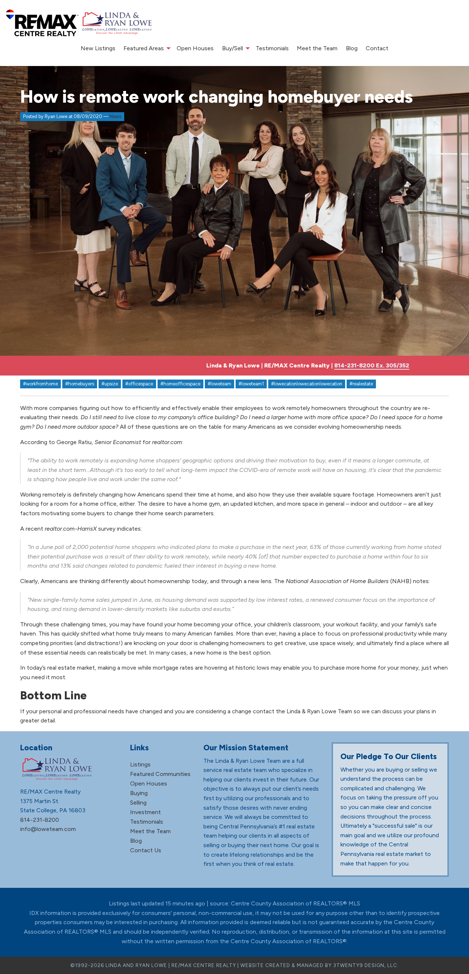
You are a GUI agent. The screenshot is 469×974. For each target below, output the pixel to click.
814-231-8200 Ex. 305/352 (371, 365)
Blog (352, 48)
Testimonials (272, 48)
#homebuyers (79, 384)
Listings (140, 764)
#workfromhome (40, 384)
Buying (139, 793)
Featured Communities (160, 773)
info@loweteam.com (48, 828)
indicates (129, 528)
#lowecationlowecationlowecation (306, 384)
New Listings (98, 48)
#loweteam (219, 384)
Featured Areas (143, 48)
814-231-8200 (39, 819)
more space (302, 503)
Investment (145, 812)
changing (111, 494)
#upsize (109, 384)
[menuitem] (98, 48)
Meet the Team (317, 48)
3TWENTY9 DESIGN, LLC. (366, 965)
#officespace (139, 384)
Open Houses (195, 48)
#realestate (361, 384)
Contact (377, 48)
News (115, 116)
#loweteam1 (251, 384)
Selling (138, 802)
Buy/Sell (232, 48)
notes (421, 581)
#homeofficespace (180, 384)
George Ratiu (74, 442)
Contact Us (145, 850)
